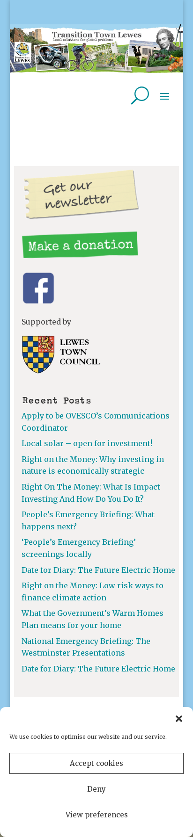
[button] (179, 718)
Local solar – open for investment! (87, 443)
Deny (96, 789)
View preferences (97, 814)
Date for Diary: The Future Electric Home (98, 570)
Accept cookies (96, 763)
